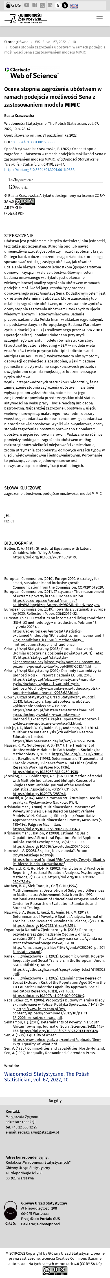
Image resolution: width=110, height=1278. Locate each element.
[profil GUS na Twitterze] (42, 6)
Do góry (55, 1101)
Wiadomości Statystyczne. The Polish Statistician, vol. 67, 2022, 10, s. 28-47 (51, 126)
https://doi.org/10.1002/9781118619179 (44, 557)
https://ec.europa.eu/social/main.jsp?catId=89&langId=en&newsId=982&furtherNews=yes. (56, 602)
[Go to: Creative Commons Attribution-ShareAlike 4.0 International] (25, 201)
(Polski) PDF (14, 213)
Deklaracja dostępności (40, 1224)
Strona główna (16, 42)
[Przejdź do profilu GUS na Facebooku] (34, 5)
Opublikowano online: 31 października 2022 (40, 135)
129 (11, 187)
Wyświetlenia (24, 180)
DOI (29, 142)
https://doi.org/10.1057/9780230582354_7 (46, 829)
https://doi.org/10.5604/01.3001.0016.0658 (39, 170)
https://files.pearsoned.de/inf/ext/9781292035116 (54, 741)
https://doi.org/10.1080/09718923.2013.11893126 (59, 1031)
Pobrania (21, 188)
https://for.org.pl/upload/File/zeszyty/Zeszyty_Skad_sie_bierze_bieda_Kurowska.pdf (59, 862)
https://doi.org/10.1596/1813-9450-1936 (45, 772)
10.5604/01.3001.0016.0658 (32, 142)
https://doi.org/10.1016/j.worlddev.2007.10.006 (51, 846)
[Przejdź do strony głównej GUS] (13, 5)
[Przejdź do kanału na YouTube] (27, 5)
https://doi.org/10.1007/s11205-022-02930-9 (48, 996)
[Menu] (99, 18)
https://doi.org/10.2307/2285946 (39, 794)
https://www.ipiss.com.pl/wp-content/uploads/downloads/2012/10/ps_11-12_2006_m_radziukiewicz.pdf (51, 1013)
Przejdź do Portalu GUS (40, 1219)
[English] (74, 6)
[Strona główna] (25, 19)
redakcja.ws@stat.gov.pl (38, 1132)
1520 (11, 179)
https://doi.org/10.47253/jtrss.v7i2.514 (44, 925)
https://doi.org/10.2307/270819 (77, 754)
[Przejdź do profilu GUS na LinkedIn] (50, 5)
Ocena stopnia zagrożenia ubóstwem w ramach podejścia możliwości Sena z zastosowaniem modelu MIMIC (53, 97)
